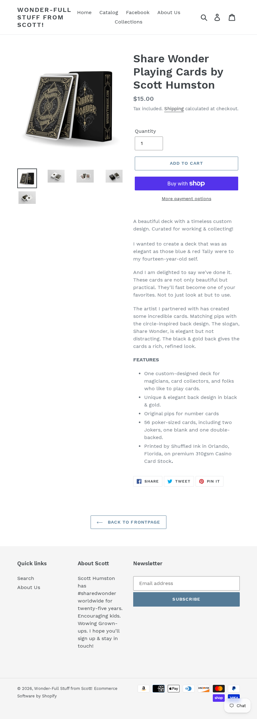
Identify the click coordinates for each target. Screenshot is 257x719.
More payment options (186, 198)
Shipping (174, 108)
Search (25, 578)
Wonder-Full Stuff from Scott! (44, 17)
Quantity (145, 131)
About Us (28, 587)
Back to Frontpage (133, 522)
